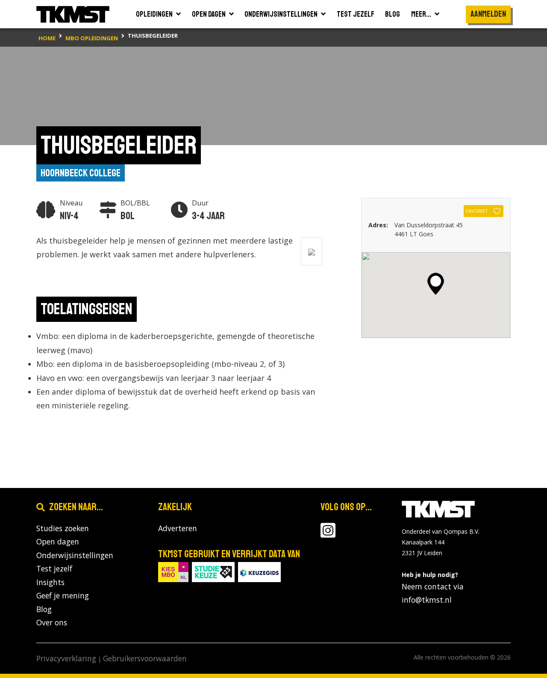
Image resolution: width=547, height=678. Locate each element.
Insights (50, 582)
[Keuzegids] (259, 571)
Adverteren (177, 528)
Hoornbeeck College (81, 173)
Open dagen (57, 541)
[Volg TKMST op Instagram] (328, 534)
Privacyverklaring (66, 658)
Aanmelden (488, 14)
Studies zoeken (62, 528)
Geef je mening (62, 595)
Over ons (51, 622)
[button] (435, 284)
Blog (44, 609)
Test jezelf (54, 568)
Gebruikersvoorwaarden (145, 658)
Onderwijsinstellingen (74, 555)
